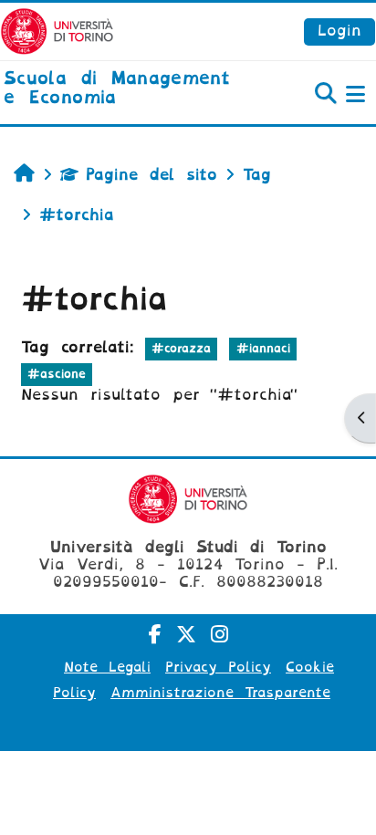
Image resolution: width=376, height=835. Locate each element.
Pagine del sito (151, 174)
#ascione (56, 374)
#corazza (181, 348)
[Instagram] (219, 634)
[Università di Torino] (57, 30)
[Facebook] (155, 634)
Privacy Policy (218, 667)
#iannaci (263, 348)
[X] (186, 634)
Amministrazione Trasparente (220, 692)
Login (339, 30)
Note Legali (107, 667)
